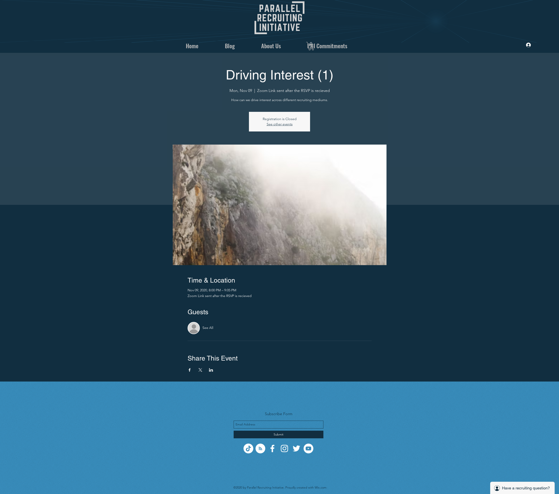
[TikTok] (248, 448)
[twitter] (296, 448)
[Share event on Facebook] (190, 370)
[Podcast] (260, 448)
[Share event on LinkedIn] (211, 370)
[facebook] (272, 448)
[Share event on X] (200, 370)
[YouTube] (308, 448)
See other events (280, 124)
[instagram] (284, 448)
